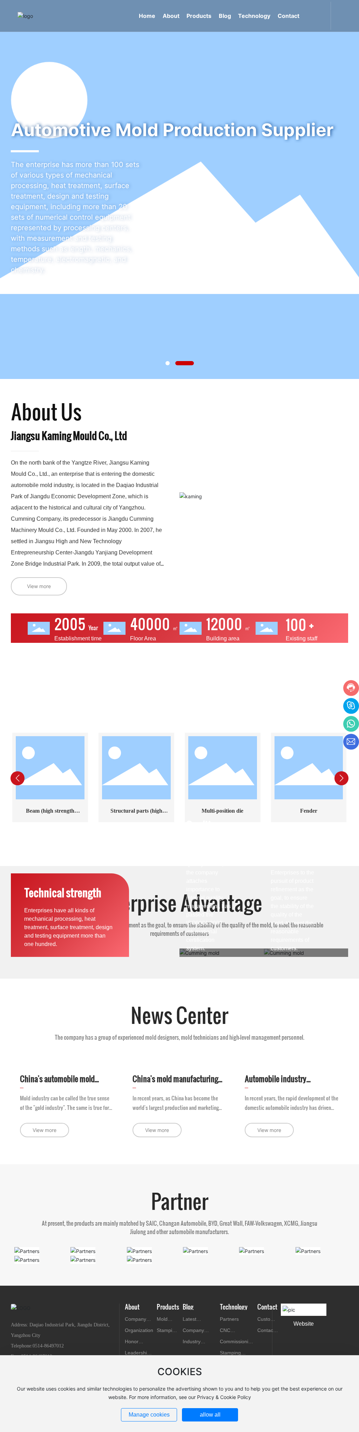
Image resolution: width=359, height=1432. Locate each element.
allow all (210, 1415)
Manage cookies (149, 1415)
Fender (308, 811)
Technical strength (62, 892)
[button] (167, 363)
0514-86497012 (48, 1345)
